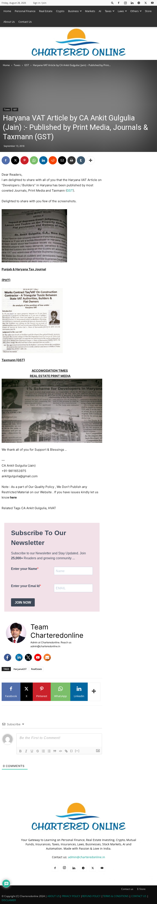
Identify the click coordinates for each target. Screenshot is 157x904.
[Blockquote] (55, 751)
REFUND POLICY (91, 896)
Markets (90, 11)
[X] (145, 3)
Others (134, 11)
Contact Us (25, 22)
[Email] (62, 160)
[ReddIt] (53, 160)
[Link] (66, 751)
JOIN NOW (23, 602)
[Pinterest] (24, 160)
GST (26, 65)
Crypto (60, 11)
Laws (121, 11)
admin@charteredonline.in (86, 857)
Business (73, 11)
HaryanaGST (20, 668)
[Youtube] (152, 3)
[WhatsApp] (34, 160)
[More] (90, 160)
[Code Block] (60, 751)
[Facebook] (119, 3)
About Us (9, 22)
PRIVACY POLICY (71, 896)
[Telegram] (139, 3)
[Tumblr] (81, 160)
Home (7, 11)
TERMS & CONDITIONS (116, 896)
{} (71, 750)
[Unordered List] (49, 751)
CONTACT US (138, 896)
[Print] (71, 160)
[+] (77, 750)
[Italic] (26, 751)
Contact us (127, 889)
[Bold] (20, 751)
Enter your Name (24, 568)
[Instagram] (125, 3)
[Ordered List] (43, 751)
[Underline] (32, 751)
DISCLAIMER (9, 900)
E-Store (141, 889)
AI (100, 11)
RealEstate (36, 668)
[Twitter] (28, 657)
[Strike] (37, 751)
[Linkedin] (132, 3)
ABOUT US (53, 896)
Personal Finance (25, 11)
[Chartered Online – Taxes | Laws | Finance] (78, 43)
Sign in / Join (39, 2)
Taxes (108, 11)
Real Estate (45, 11)
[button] (112, 2)
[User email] (47, 657)
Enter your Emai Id (25, 586)
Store (148, 11)
